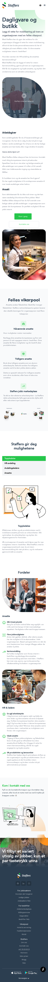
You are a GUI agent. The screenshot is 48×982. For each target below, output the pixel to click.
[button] (40, 5)
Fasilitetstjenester (24, 931)
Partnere (24, 953)
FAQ (24, 963)
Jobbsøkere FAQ (24, 901)
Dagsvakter (24, 916)
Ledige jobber (24, 897)
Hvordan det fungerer (24, 894)
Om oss (24, 942)
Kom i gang (23, 216)
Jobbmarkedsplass (24, 909)
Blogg (24, 960)
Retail (24, 934)
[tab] (24, 458)
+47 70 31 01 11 (24, 949)
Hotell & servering (24, 927)
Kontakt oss (24, 946)
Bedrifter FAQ (24, 919)
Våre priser (24, 956)
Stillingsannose (24, 912)
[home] (19, 5)
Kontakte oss (24, 224)
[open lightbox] (24, 97)
